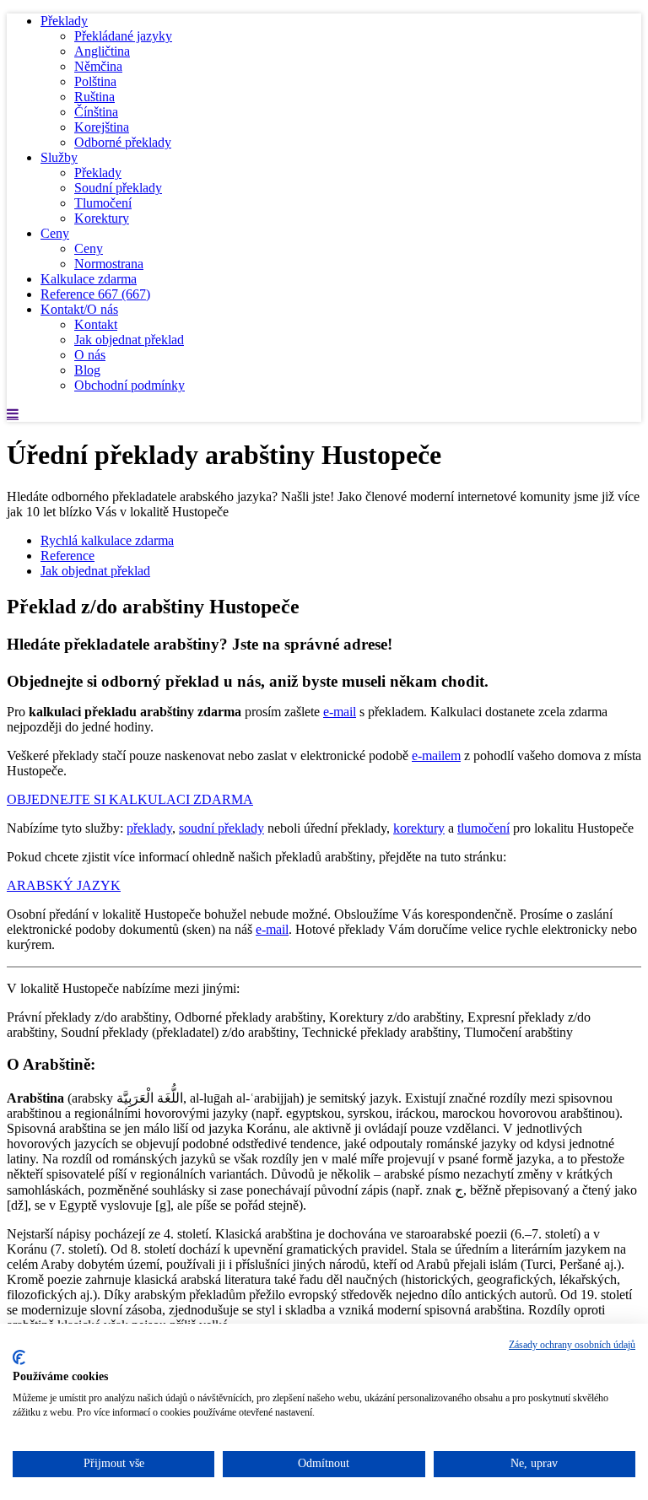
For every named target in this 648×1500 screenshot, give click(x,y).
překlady (149, 828)
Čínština (96, 112)
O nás (89, 355)
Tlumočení (103, 203)
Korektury (101, 218)
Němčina (98, 66)
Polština (95, 81)
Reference (95, 294)
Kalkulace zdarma (88, 279)
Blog (87, 370)
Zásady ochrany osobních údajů (572, 1345)
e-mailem (436, 755)
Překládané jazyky (123, 36)
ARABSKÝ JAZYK (64, 885)
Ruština (94, 96)
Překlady (64, 20)
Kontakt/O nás (79, 309)
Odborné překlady (122, 142)
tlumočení (483, 828)
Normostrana (108, 263)
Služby (59, 157)
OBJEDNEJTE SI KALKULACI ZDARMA (130, 799)
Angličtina (102, 51)
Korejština (101, 127)
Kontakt (95, 324)
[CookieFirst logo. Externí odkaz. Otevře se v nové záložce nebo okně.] (19, 1357)
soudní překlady (221, 828)
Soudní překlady (118, 188)
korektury (419, 828)
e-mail (339, 711)
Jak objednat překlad (129, 339)
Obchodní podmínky (129, 385)
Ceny (54, 233)
